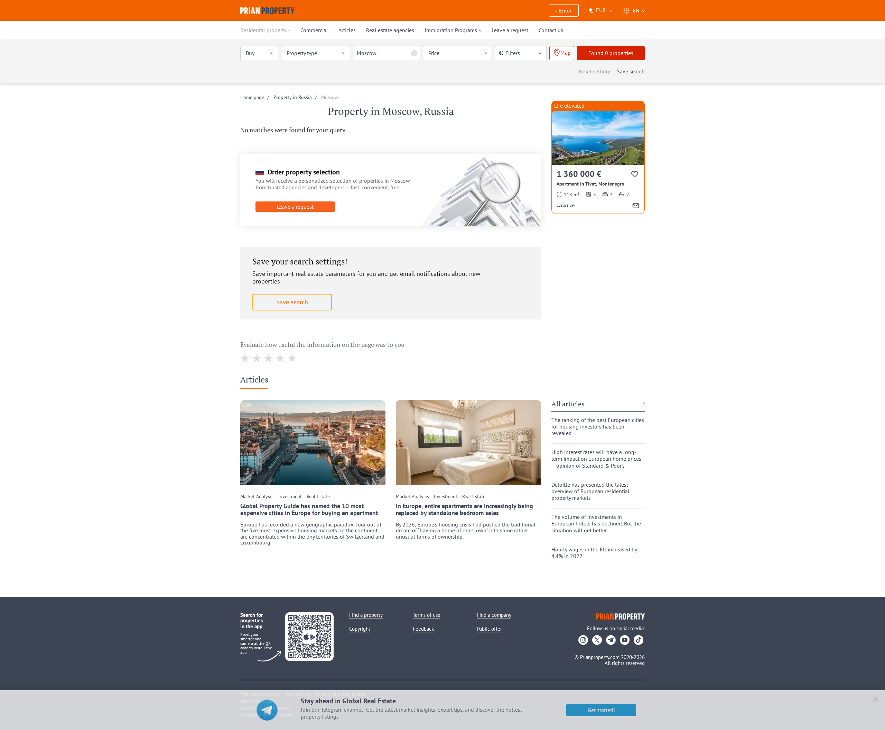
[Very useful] (292, 358)
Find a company (494, 615)
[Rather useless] (257, 358)
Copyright (359, 628)
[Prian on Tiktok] (638, 640)
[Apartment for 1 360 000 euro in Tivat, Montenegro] (598, 162)
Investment (290, 496)
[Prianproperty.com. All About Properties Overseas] (267, 10)
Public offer (489, 628)
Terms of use (426, 615)
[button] (564, 11)
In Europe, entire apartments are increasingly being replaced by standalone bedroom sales (464, 509)
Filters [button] (512, 52)
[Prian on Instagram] (583, 640)
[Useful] (281, 358)
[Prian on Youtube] (625, 640)
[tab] (256, 381)
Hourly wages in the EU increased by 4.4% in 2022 (594, 552)
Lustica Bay (566, 205)
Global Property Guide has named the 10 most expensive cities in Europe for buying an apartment (309, 509)
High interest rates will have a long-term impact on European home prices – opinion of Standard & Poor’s (596, 459)
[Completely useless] (245, 358)
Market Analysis (256, 496)
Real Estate (318, 496)
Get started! (601, 709)
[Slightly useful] (269, 358)
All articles (568, 404)
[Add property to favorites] (635, 175)
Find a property (366, 615)
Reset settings (595, 71)
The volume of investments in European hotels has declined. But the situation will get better (596, 523)
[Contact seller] (636, 206)
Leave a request (295, 206)
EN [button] (636, 10)
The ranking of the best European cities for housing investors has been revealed (597, 426)
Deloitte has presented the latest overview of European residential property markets (590, 491)
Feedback (423, 628)
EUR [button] (597, 10)
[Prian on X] (597, 640)
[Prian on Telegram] (611, 640)
